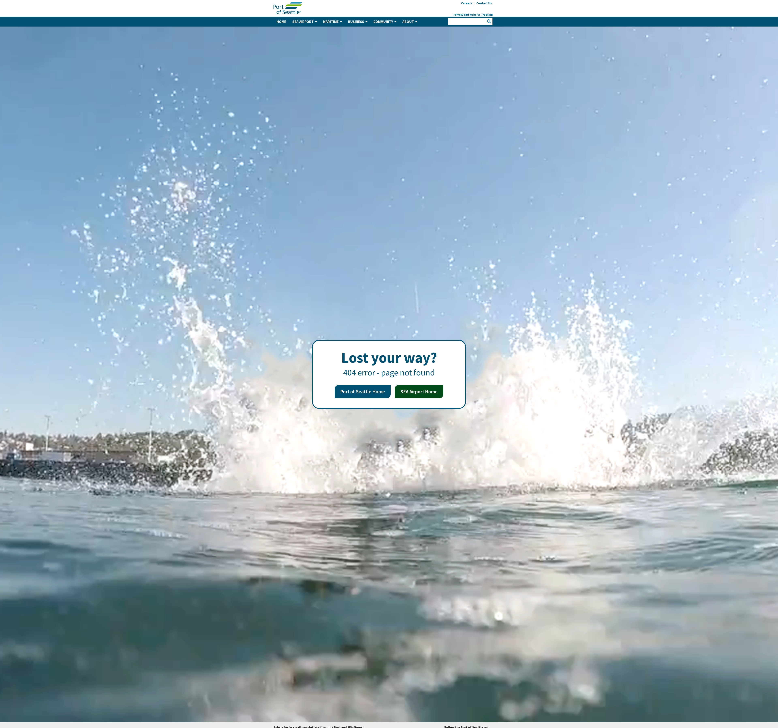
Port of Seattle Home (362, 391)
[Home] (288, 8)
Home (281, 21)
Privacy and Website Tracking (473, 14)
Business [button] (356, 21)
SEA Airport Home (419, 391)
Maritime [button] (331, 21)
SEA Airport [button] (303, 21)
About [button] (408, 21)
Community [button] (383, 21)
